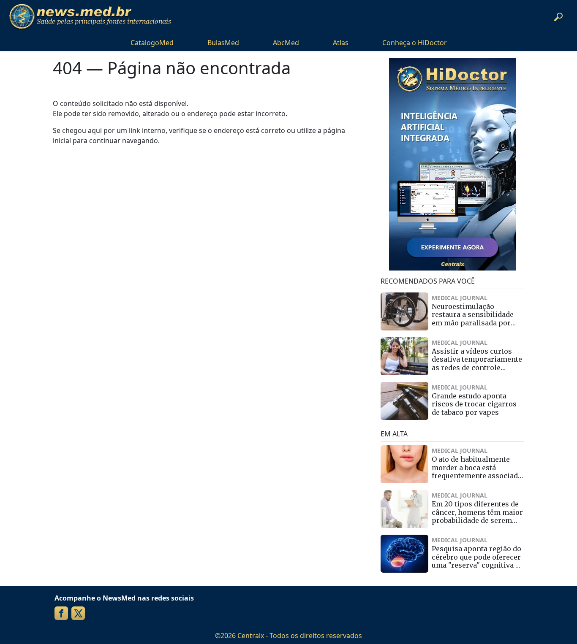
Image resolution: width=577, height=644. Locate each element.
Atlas (340, 42)
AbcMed (286, 42)
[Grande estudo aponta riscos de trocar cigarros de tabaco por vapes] (404, 401)
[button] (558, 16)
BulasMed (223, 42)
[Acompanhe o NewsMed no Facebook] (61, 613)
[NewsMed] (89, 16)
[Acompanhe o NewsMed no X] (78, 613)
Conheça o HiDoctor (414, 42)
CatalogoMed (152, 42)
